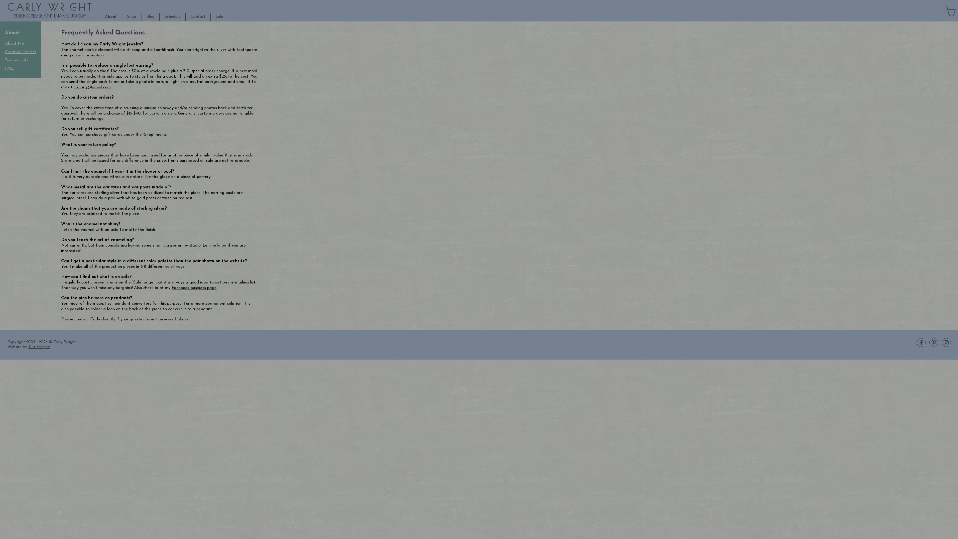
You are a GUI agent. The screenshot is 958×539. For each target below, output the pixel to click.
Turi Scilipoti (39, 347)
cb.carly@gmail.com (92, 87)
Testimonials (16, 60)
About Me (14, 44)
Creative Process (20, 52)
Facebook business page (194, 288)
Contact (198, 17)
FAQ (9, 69)
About (111, 17)
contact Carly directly (95, 319)
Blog (150, 17)
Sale (219, 17)
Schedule (172, 17)
